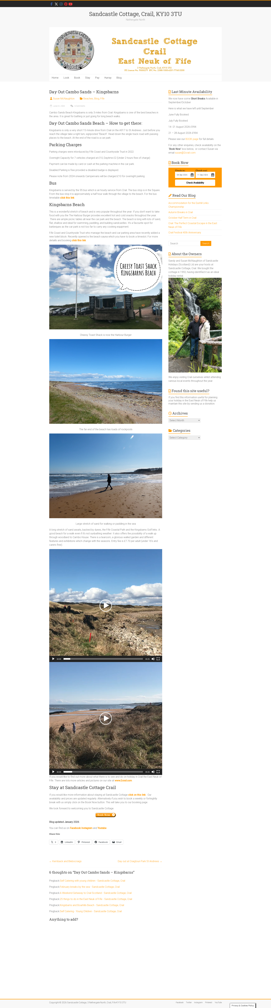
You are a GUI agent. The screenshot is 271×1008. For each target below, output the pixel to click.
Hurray (108, 77)
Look (66, 77)
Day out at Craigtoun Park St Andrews (140, 861)
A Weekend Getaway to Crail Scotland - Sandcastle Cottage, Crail (96, 892)
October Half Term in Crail (182, 217)
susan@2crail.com (185, 152)
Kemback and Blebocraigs (65, 861)
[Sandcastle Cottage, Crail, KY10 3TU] (135, 50)
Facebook (179, 1002)
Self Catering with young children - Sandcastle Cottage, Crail (92, 880)
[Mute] (153, 658)
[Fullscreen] (158, 658)
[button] (105, 605)
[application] (105, 605)
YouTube (218, 1002)
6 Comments (79, 106)
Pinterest (208, 1002)
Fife (102, 98)
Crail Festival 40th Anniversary (184, 232)
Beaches (88, 98)
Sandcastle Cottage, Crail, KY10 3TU (135, 14)
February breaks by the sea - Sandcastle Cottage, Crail (90, 886)
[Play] (53, 658)
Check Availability (195, 182)
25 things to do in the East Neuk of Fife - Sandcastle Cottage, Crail (96, 899)
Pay (97, 77)
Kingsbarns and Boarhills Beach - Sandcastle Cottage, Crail (92, 905)
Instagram (198, 1002)
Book (77, 77)
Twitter (189, 1002)
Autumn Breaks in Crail (180, 212)
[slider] (103, 659)
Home (55, 77)
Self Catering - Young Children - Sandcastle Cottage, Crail (91, 911)
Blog (119, 77)
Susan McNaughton (63, 98)
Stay (87, 77)
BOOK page (192, 139)
